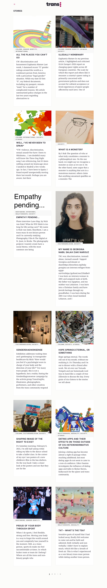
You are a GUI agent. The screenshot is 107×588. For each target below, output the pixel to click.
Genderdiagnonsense (29, 350)
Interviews (30, 212)
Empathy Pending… (28, 217)
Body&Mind (20, 212)
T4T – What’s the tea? (72, 530)
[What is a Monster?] (75, 127)
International (22, 51)
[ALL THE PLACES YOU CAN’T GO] (32, 32)
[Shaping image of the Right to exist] (32, 416)
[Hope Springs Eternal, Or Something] (75, 327)
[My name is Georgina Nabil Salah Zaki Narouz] (75, 217)
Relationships (22, 214)
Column (19, 49)
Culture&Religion (65, 244)
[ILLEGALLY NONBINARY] (75, 32)
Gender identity (30, 49)
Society (61, 51)
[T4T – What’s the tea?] (75, 506)
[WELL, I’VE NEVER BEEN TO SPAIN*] (32, 124)
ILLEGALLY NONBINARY (71, 54)
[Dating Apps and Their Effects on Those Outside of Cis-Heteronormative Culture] (75, 416)
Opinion (83, 49)
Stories (19, 139)
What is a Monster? (71, 149)
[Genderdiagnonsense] (32, 327)
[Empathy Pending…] (32, 201)
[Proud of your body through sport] (32, 503)
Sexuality (75, 433)
